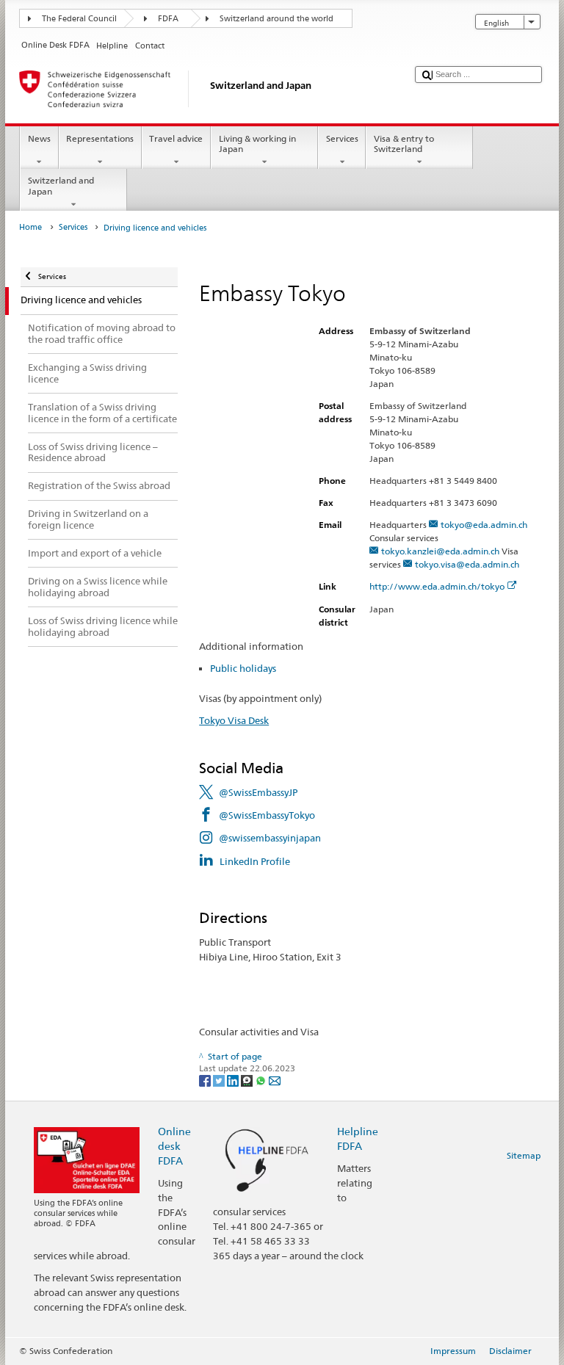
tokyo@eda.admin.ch (484, 524)
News (39, 138)
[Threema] (248, 1079)
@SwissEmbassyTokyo (267, 815)
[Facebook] (206, 1079)
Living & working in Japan (257, 143)
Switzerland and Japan (61, 185)
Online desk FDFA (174, 1146)
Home (30, 227)
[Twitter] (220, 1079)
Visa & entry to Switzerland (404, 143)
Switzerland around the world (276, 18)
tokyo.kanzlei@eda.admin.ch (440, 551)
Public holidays (243, 668)
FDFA (168, 18)
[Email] (275, 1079)
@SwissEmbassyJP (258, 792)
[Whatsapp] (262, 1079)
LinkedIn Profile (255, 861)
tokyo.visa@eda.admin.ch (467, 564)
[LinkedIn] (234, 1079)
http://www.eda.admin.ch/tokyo (437, 586)
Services (342, 138)
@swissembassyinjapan (270, 838)
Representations (100, 138)
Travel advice (176, 138)
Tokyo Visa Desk (234, 720)
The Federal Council (79, 18)
